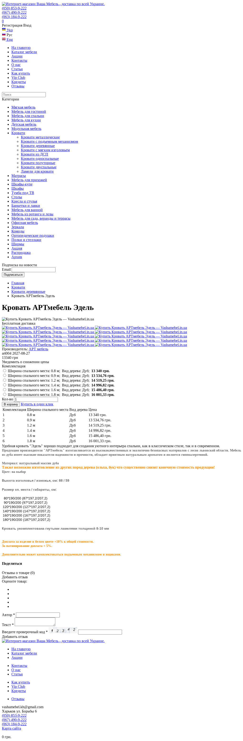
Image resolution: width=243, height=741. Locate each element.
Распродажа (21, 253)
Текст (8, 625)
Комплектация (13, 366)
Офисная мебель (24, 223)
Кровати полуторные (38, 163)
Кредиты (18, 82)
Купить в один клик (37, 404)
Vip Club (18, 78)
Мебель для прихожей (29, 180)
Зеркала (17, 227)
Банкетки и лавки (25, 206)
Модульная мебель (26, 129)
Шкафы (17, 188)
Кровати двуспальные (38, 167)
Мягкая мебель (23, 107)
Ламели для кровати (37, 171)
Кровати (18, 133)
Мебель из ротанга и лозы (32, 214)
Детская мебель (23, 124)
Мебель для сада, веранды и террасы (40, 218)
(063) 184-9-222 (14, 17)
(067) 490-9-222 (14, 12)
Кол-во (7, 399)
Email (6, 269)
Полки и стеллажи (26, 240)
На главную (21, 48)
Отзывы (17, 86)
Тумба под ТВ (22, 193)
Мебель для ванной (27, 210)
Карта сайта (11, 728)
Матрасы (18, 176)
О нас (16, 65)
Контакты (19, 60)
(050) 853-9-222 (14, 8)
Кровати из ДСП (34, 154)
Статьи (17, 69)
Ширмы (17, 244)
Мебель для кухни (26, 120)
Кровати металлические (40, 137)
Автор (8, 615)
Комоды (17, 231)
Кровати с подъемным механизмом (49, 141)
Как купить (20, 73)
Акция (16, 248)
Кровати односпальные (40, 159)
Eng (9, 40)
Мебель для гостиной (28, 111)
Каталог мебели (24, 52)
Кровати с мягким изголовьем (45, 150)
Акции (17, 56)
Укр (9, 30)
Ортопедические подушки (32, 235)
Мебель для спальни (27, 116)
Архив (16, 257)
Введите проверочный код (25, 632)
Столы (16, 197)
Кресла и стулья (24, 201)
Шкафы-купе (22, 184)
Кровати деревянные (38, 146)
